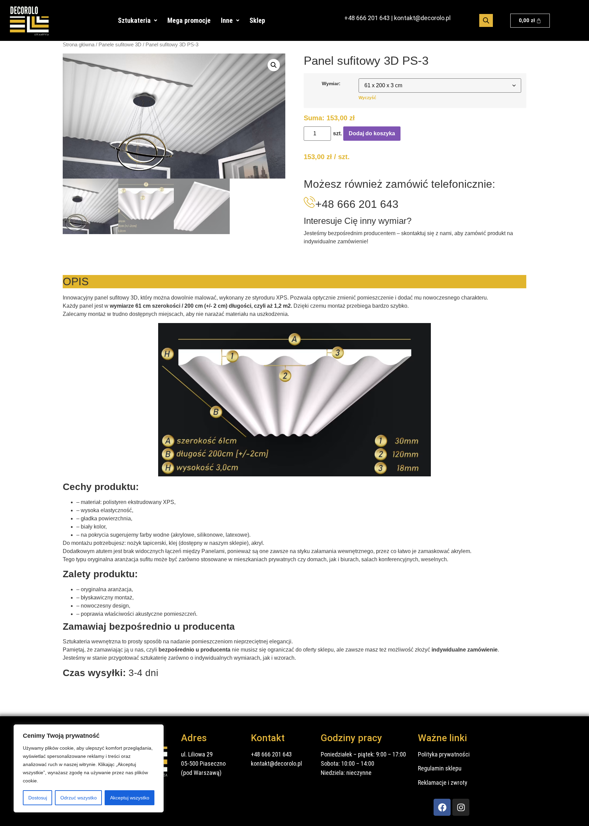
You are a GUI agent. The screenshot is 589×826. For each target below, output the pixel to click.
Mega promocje (189, 20)
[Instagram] (460, 807)
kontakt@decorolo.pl (422, 17)
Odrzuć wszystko (78, 797)
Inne (227, 20)
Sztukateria (134, 20)
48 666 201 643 (369, 17)
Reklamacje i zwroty (442, 782)
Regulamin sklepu (440, 768)
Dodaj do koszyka (372, 133)
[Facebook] (442, 807)
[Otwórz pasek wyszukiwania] (486, 20)
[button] (137, 20)
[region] (89, 768)
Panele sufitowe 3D (120, 44)
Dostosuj (37, 797)
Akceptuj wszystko (129, 797)
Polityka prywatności (444, 754)
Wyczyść (367, 97)
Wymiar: (331, 83)
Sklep (257, 20)
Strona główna (78, 44)
